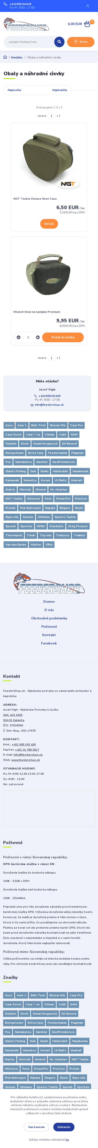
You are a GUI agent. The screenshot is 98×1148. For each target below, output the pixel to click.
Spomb (10, 526)
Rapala (50, 508)
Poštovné (49, 626)
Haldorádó (60, 471)
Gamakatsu (23, 462)
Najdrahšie (59, 90)
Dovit (25, 443)
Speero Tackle (65, 517)
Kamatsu (30, 480)
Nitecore (33, 499)
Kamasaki (12, 480)
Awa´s (22, 425)
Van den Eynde (15, 544)
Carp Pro (76, 425)
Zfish (49, 544)
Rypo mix (11, 517)
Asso (9, 425)
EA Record (69, 443)
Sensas (28, 517)
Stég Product (78, 526)
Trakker (79, 535)
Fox (8, 462)
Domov (49, 601)
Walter (36, 544)
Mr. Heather (59, 489)
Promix (10, 508)
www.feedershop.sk (25, 760)
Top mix (45, 535)
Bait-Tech (38, 425)
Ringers (64, 508)
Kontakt (49, 635)
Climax (49, 434)
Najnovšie (14, 90)
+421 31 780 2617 (27, 750)
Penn (48, 499)
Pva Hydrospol (30, 508)
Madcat (76, 480)
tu (67, 1140)
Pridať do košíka (63, 337)
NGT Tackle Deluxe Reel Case (35, 199)
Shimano (44, 517)
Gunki (44, 471)
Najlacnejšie (36, 90)
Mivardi (40, 489)
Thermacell (13, 535)
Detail (49, 224)
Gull (33, 471)
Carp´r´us (33, 434)
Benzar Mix (58, 425)
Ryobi (79, 508)
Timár (31, 535)
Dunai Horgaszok (45, 443)
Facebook (49, 643)
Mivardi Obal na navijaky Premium (36, 312)
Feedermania (57, 453)
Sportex (26, 526)
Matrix (10, 489)
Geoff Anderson (63, 462)
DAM (74, 434)
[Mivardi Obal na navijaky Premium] (49, 274)
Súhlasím (63, 1127)
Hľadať (59, 42)
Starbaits (56, 526)
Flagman (77, 453)
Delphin (10, 443)
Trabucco (62, 535)
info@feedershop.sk (49, 405)
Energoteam (14, 453)
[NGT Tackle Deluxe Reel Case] (49, 161)
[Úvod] (40, 24)
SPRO (41, 526)
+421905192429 (20, 4)
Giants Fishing (15, 471)
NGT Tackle (14, 499)
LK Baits (61, 480)
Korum (45, 480)
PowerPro (63, 499)
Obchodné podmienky (49, 618)
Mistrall (25, 489)
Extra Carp (36, 453)
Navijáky (16, 57)
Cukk (62, 434)
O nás (49, 610)
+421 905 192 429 (24, 744)
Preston (81, 499)
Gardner (42, 462)
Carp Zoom (13, 434)
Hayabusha (80, 471)
